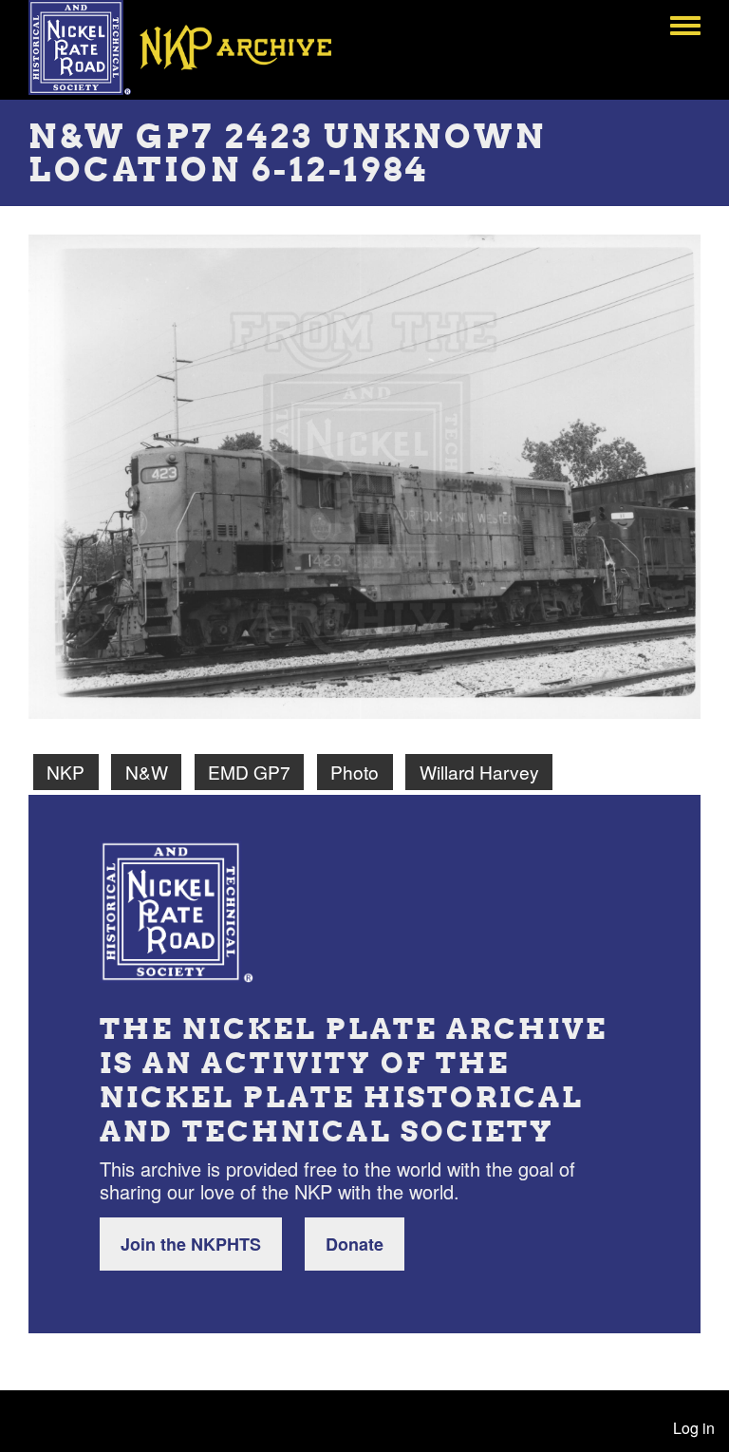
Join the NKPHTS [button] (191, 1244)
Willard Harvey (479, 771)
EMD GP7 (249, 771)
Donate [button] (354, 1244)
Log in (694, 1428)
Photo (354, 771)
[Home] (193, 47)
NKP (65, 771)
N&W (146, 771)
